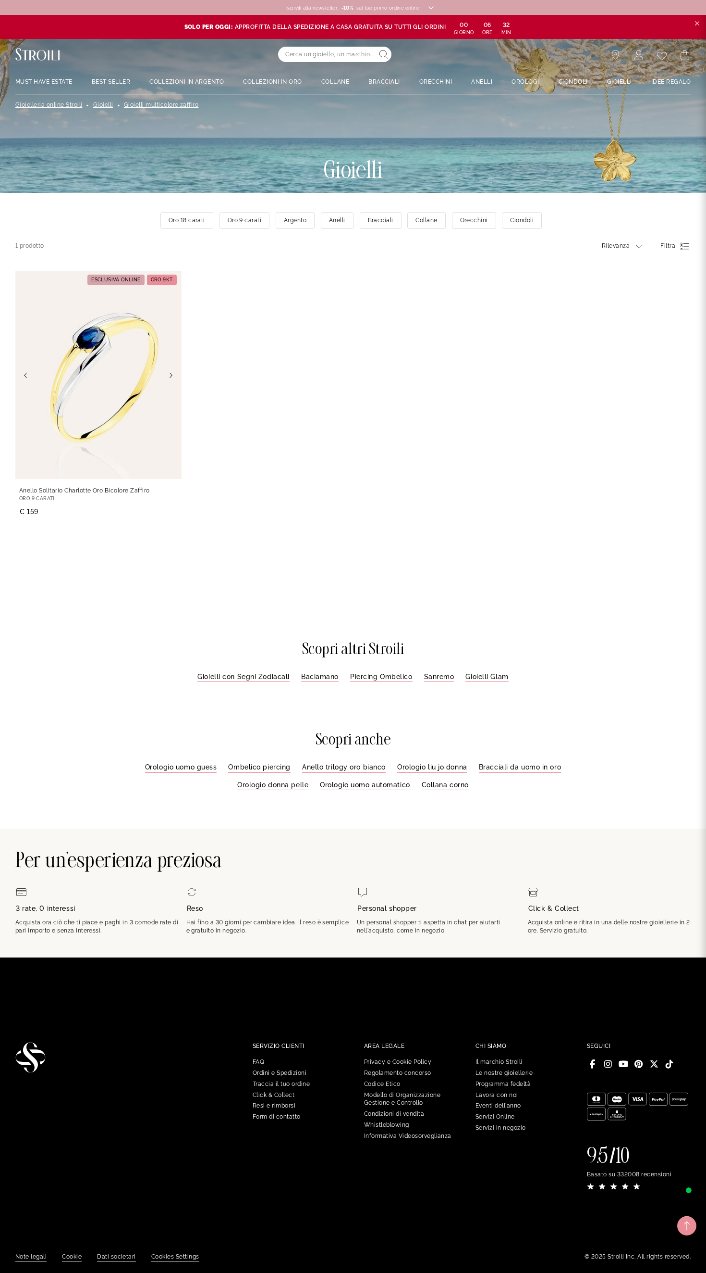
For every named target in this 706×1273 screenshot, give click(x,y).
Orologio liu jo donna (432, 767)
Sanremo (439, 677)
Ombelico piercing (259, 767)
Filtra (667, 245)
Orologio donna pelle (272, 785)
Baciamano (320, 677)
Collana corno (445, 785)
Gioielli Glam (486, 677)
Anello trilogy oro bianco (344, 767)
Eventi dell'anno (498, 1105)
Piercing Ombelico (381, 677)
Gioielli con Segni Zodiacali (243, 677)
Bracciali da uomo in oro (520, 767)
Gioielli (103, 104)
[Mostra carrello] (685, 55)
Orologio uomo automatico (365, 785)
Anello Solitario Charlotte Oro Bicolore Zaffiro (84, 490)
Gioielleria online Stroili (48, 104)
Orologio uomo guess (181, 767)
